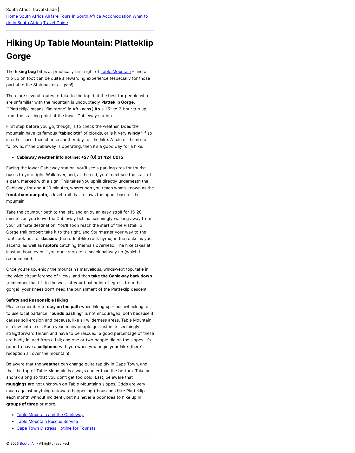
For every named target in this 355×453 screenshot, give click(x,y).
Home (12, 16)
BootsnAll (27, 443)
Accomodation (116, 16)
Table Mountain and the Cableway (50, 414)
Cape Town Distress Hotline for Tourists (56, 428)
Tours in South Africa (80, 16)
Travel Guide (55, 22)
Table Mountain (116, 71)
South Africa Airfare (38, 16)
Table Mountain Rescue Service (47, 421)
